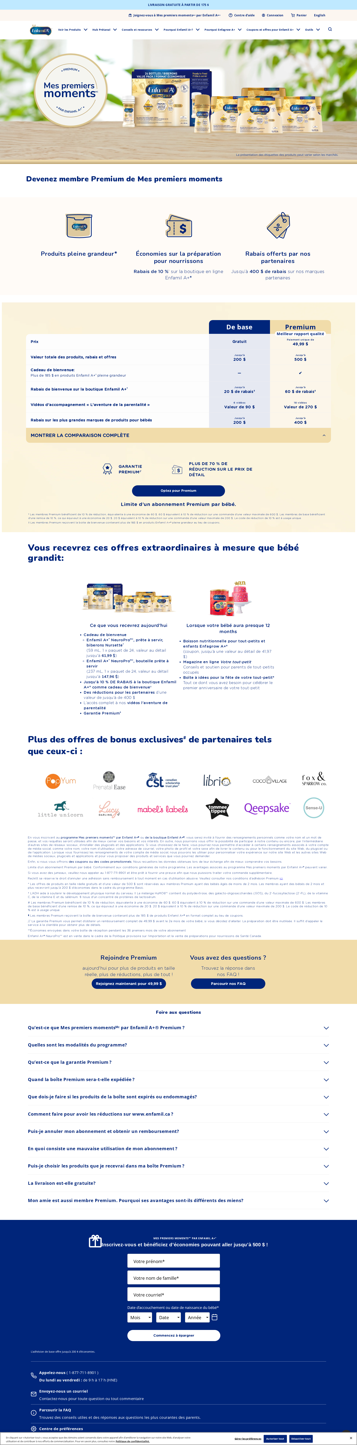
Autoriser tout (275, 1438)
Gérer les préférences (248, 1438)
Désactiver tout (301, 1438)
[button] (328, 29)
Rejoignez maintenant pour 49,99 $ (129, 983)
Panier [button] (302, 15)
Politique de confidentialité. (133, 1441)
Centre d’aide (244, 15)
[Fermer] (351, 1438)
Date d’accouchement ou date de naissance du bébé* (173, 1307)
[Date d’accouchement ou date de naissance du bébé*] (215, 1317)
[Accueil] (41, 30)
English (319, 15)
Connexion (275, 15)
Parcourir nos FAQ (228, 983)
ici (281, 878)
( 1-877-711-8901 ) (81, 1372)
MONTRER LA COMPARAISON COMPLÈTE (80, 435)
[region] (178, 1438)
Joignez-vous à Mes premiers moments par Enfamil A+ (177, 15)
